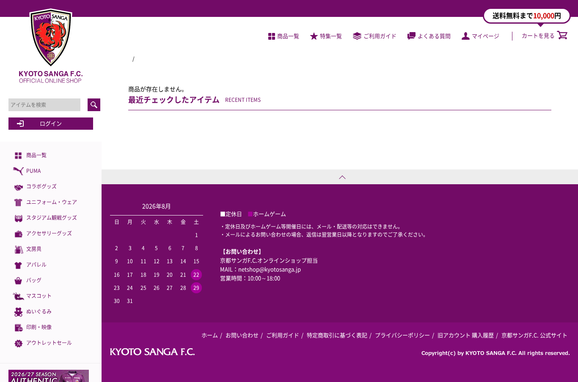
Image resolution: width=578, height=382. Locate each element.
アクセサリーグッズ (49, 233)
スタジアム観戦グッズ (51, 217)
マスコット (39, 296)
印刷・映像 (39, 327)
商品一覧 (36, 155)
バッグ (33, 280)
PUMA (33, 171)
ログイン (51, 123)
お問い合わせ (242, 335)
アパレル (36, 264)
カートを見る (538, 35)
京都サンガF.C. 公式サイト (534, 335)
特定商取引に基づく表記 (337, 335)
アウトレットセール (49, 343)
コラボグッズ (41, 186)
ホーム (209, 335)
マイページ (485, 36)
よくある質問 (434, 36)
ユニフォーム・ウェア (51, 202)
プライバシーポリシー (402, 335)
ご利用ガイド (379, 36)
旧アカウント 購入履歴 (466, 335)
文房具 (33, 249)
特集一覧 (331, 36)
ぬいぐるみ (39, 311)
